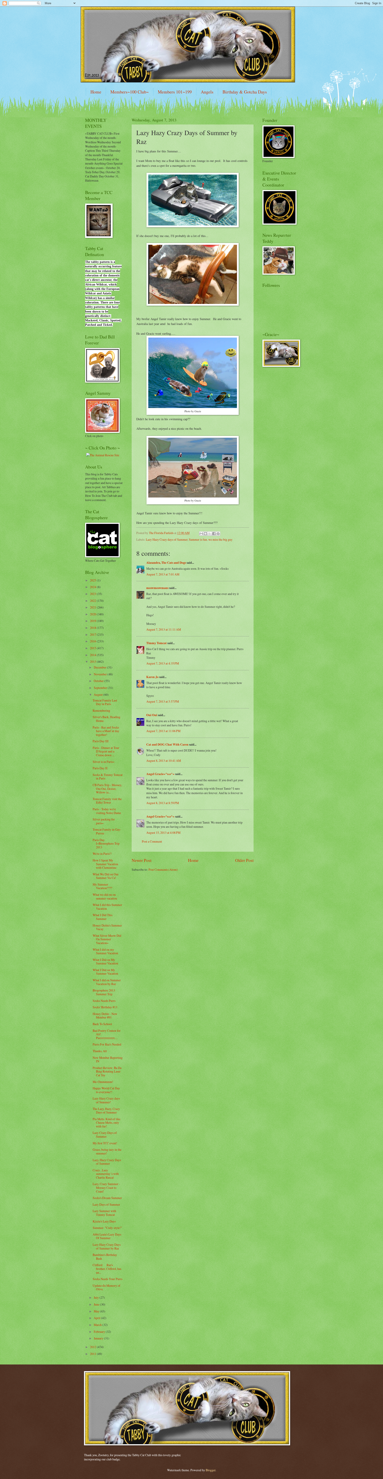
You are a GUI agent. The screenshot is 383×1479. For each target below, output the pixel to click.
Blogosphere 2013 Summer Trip (104, 992)
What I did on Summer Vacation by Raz (107, 982)
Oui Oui (151, 715)
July (97, 1297)
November (100, 674)
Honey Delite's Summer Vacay (107, 927)
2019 (93, 621)
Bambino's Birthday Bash (105, 1257)
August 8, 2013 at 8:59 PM (162, 803)
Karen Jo (152, 677)
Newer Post (141, 860)
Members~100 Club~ (129, 92)
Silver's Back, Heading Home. (106, 719)
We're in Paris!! (102, 853)
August (98, 694)
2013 (93, 661)
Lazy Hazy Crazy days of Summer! (106, 1100)
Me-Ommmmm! (103, 1082)
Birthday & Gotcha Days (245, 92)
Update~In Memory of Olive (106, 1287)
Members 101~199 (175, 92)
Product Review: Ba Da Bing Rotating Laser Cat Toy (107, 1071)
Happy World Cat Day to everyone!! (106, 1090)
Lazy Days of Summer (106, 1204)
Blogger (210, 1470)
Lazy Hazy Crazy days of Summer (167, 539)
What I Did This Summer (102, 917)
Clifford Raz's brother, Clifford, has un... (107, 1268)
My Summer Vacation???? (102, 886)
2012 (93, 1347)
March (98, 1325)
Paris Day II (100, 768)
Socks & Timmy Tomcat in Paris (108, 777)
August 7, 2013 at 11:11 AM (163, 629)
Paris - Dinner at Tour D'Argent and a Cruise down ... (106, 751)
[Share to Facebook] (214, 533)
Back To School (102, 1024)
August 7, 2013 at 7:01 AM (162, 574)
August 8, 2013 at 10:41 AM (163, 760)
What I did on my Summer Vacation (105, 951)
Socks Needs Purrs (104, 1001)
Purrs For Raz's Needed (107, 1044)
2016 (93, 641)
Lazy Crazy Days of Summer (105, 1135)
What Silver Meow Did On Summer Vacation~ (107, 939)
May (97, 1311)
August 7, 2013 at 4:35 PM (162, 663)
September (101, 688)
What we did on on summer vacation (105, 896)
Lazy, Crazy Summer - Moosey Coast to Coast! (106, 1187)
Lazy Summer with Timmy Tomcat (104, 1213)
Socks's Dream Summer (107, 1198)
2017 (93, 634)
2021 (93, 607)
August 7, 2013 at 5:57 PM (162, 701)
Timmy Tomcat (156, 643)
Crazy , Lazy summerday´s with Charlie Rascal (106, 1174)
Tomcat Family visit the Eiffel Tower (107, 801)
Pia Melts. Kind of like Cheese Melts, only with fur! (106, 1122)
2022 (93, 601)
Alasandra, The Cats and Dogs (166, 562)
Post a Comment (152, 841)
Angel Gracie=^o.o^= (160, 774)
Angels (207, 92)
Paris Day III (101, 741)
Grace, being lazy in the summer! (107, 1151)
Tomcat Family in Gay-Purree (107, 831)
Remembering (101, 710)
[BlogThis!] (205, 533)
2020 (93, 614)
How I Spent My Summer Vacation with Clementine (105, 864)
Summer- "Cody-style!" (107, 1228)
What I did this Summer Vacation (107, 907)
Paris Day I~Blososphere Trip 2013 (106, 843)
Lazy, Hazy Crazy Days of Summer (107, 1162)
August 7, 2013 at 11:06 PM (163, 731)
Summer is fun (198, 539)
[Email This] (201, 533)
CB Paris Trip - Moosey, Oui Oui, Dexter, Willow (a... (107, 788)
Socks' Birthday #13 (105, 1007)
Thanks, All (100, 1051)
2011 (93, 1354)
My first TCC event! (105, 1143)
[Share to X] (209, 533)
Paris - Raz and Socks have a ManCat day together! (106, 731)
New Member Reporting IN (108, 1059)
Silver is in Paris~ (103, 762)
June (97, 1304)
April (97, 1318)
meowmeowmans (157, 588)
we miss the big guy (220, 539)
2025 (93, 580)
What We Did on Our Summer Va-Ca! (106, 876)
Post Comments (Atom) (163, 869)
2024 (93, 587)
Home (95, 92)
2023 (93, 594)
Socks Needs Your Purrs (107, 1279)
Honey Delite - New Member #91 (105, 1016)
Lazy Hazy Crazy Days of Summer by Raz (107, 1246)
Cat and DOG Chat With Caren (167, 744)
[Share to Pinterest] (218, 533)
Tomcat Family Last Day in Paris (105, 702)
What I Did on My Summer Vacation (105, 962)
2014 (93, 655)
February (100, 1331)
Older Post (244, 860)
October (99, 681)
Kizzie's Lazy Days (104, 1221)
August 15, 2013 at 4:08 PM (163, 832)
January (99, 1338)
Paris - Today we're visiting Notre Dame (107, 811)
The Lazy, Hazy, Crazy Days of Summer (106, 1111)
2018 (93, 628)
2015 (93, 648)
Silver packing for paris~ (104, 821)
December (100, 667)
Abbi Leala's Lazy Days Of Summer (107, 1236)
